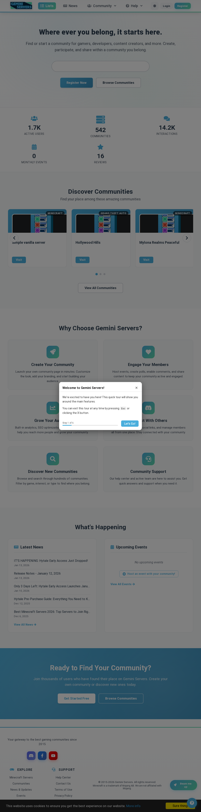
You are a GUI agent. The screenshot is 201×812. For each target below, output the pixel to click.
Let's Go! (129, 423)
